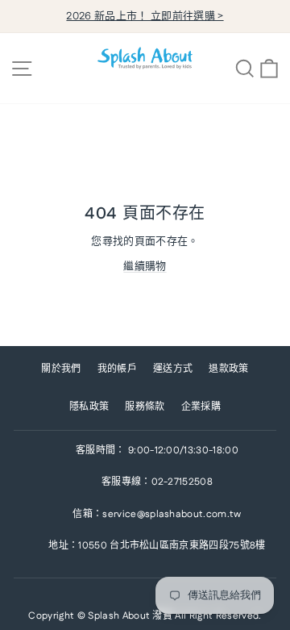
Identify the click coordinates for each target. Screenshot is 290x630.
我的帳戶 (117, 369)
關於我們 (61, 369)
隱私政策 (89, 407)
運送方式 (173, 369)
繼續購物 (144, 266)
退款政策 (228, 369)
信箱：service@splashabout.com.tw (156, 514)
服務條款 (144, 407)
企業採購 (201, 407)
